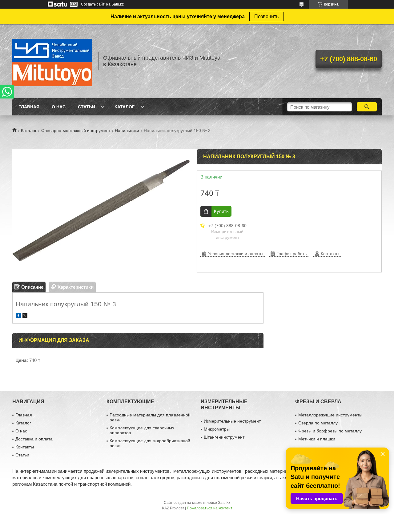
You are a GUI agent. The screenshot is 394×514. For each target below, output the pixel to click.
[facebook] (18, 316)
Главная (28, 106)
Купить (221, 211)
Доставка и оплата (34, 438)
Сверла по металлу (318, 422)
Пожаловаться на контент (209, 508)
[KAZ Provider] (52, 61)
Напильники (127, 130)
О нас (59, 106)
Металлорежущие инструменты (330, 414)
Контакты (24, 446)
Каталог (125, 106)
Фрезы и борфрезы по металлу (330, 430)
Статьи (86, 106)
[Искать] (367, 106)
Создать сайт (93, 4)
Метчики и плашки (316, 438)
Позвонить (266, 16)
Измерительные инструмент (232, 421)
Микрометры (217, 429)
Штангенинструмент (224, 437)
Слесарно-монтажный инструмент (76, 130)
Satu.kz (224, 502)
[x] (24, 316)
